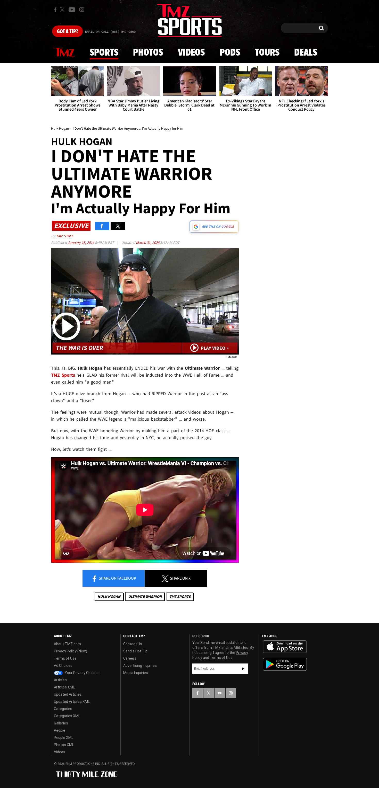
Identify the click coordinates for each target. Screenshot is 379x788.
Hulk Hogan (108, 596)
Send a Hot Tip (135, 651)
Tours (267, 53)
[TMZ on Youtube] (72, 9)
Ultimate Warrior (145, 596)
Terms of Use (65, 658)
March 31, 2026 (148, 242)
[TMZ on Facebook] (55, 9)
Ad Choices (63, 665)
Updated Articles (68, 694)
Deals (305, 53)
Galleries (61, 723)
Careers (129, 658)
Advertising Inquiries (140, 665)
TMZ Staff (64, 235)
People (59, 730)
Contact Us (132, 644)
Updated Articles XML (72, 702)
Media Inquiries (135, 673)
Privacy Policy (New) (70, 651)
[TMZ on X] (63, 9)
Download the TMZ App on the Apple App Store (285, 646)
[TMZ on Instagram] (81, 9)
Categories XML (67, 716)
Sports (104, 53)
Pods (230, 53)
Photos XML (64, 745)
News (64, 52)
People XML (63, 738)
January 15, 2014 (81, 242)
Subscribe (243, 668)
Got (67, 31)
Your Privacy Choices (82, 673)
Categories (63, 709)
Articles (60, 680)
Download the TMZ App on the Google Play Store (285, 664)
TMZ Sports (63, 375)
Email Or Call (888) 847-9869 (110, 32)
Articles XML (64, 687)
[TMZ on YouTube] (220, 693)
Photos (148, 53)
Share (117, 578)
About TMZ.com (67, 644)
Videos (191, 53)
